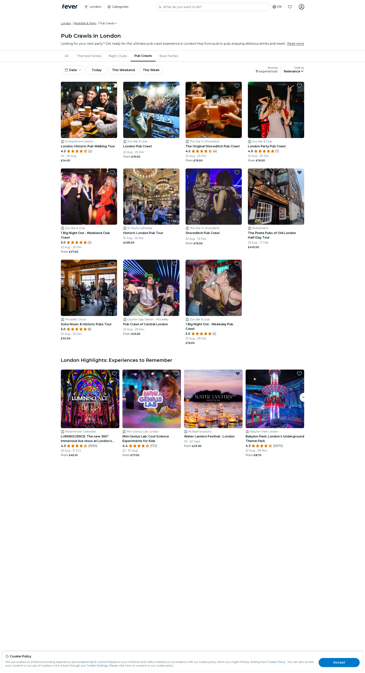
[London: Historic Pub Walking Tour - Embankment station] (89, 110)
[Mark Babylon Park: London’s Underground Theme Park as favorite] (299, 373)
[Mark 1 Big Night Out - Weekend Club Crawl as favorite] (112, 172)
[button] (109, 23)
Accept (339, 662)
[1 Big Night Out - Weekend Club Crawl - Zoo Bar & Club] (89, 196)
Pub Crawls (143, 56)
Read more (295, 43)
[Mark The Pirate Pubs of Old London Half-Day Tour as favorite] (299, 172)
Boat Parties (168, 56)
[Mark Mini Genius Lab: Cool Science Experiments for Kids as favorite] (176, 373)
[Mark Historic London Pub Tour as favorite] (174, 172)
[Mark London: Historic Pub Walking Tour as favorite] (112, 85)
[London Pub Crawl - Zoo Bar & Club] (151, 110)
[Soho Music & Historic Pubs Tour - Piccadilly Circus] (89, 288)
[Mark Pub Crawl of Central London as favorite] (174, 263)
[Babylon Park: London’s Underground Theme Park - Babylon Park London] (275, 399)
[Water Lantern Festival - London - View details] (213, 399)
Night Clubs (118, 56)
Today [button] (97, 70)
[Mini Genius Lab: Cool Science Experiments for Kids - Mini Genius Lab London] (151, 399)
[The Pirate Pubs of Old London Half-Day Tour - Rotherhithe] (276, 196)
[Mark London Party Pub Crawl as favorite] (299, 85)
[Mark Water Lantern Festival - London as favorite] (237, 373)
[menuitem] (67, 56)
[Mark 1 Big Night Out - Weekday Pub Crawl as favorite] (237, 263)
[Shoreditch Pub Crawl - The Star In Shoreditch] (214, 196)
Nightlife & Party (85, 23)
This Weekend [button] (123, 70)
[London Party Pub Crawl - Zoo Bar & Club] (276, 110)
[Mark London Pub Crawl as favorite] (174, 85)
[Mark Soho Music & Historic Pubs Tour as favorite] (112, 263)
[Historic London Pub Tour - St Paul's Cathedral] (151, 196)
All (67, 56)
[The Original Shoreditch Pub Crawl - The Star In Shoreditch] (214, 110)
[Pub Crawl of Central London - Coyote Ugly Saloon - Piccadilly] (151, 288)
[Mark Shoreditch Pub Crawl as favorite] (237, 172)
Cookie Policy (276, 662)
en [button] (279, 7)
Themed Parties (89, 56)
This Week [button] (151, 70)
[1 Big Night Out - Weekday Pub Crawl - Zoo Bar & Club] (214, 288)
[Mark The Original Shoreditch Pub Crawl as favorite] (237, 85)
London (66, 23)
